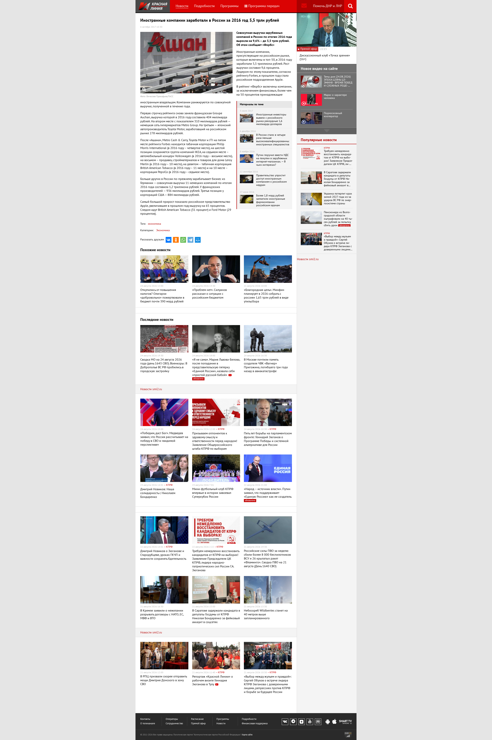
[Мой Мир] (198, 240)
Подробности (204, 6)
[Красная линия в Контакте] (285, 721)
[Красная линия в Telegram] (293, 721)
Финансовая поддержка (255, 723)
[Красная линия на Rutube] (318, 721)
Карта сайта (247, 734)
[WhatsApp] (183, 240)
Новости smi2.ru (151, 389)
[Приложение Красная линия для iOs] (334, 722)
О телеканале (147, 723)
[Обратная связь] (304, 6)
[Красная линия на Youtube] (310, 721)
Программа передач (263, 6)
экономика (154, 223)
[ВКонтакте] (168, 240)
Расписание (197, 719)
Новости (182, 6)
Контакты (145, 719)
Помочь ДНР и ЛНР (327, 6)
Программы (229, 6)
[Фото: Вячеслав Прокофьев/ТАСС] (186, 62)
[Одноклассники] (176, 240)
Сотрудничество (174, 723)
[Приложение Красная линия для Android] (328, 722)
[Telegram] (190, 240)
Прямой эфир (198, 723)
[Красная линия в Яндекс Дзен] (301, 721)
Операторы (172, 719)
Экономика (163, 230)
